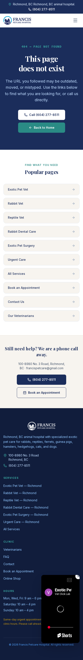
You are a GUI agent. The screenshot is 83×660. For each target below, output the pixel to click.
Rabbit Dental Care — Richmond (25, 507)
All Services (11, 529)
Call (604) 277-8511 (44, 115)
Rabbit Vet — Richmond (19, 493)
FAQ (6, 557)
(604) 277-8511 (44, 379)
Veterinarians (12, 549)
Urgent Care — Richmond (21, 522)
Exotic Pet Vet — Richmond (22, 486)
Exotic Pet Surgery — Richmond (25, 514)
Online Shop (12, 578)
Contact (8, 564)
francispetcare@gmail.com (44, 368)
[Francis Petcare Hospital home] (17, 20)
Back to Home (44, 127)
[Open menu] (75, 20)
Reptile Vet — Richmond (20, 500)
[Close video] (78, 576)
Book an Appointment (44, 392)
